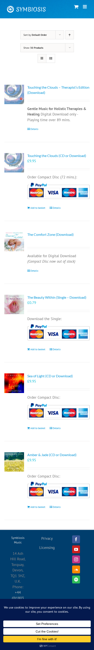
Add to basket (37, 207)
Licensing (47, 547)
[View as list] (50, 58)
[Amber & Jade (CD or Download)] (14, 462)
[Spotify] (76, 579)
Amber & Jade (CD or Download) (52, 455)
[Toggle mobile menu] (85, 6)
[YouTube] (76, 549)
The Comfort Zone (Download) (50, 234)
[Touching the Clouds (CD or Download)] (14, 162)
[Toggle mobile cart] (76, 6)
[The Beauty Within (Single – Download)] (14, 304)
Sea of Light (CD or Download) (50, 376)
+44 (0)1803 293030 (18, 598)
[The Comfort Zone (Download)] (14, 242)
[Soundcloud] (76, 569)
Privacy (47, 538)
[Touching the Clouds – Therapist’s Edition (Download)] (14, 94)
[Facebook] (76, 539)
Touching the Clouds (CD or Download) (56, 155)
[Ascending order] (69, 34)
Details (34, 129)
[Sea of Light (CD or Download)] (14, 383)
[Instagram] (76, 559)
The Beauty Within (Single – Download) (56, 297)
